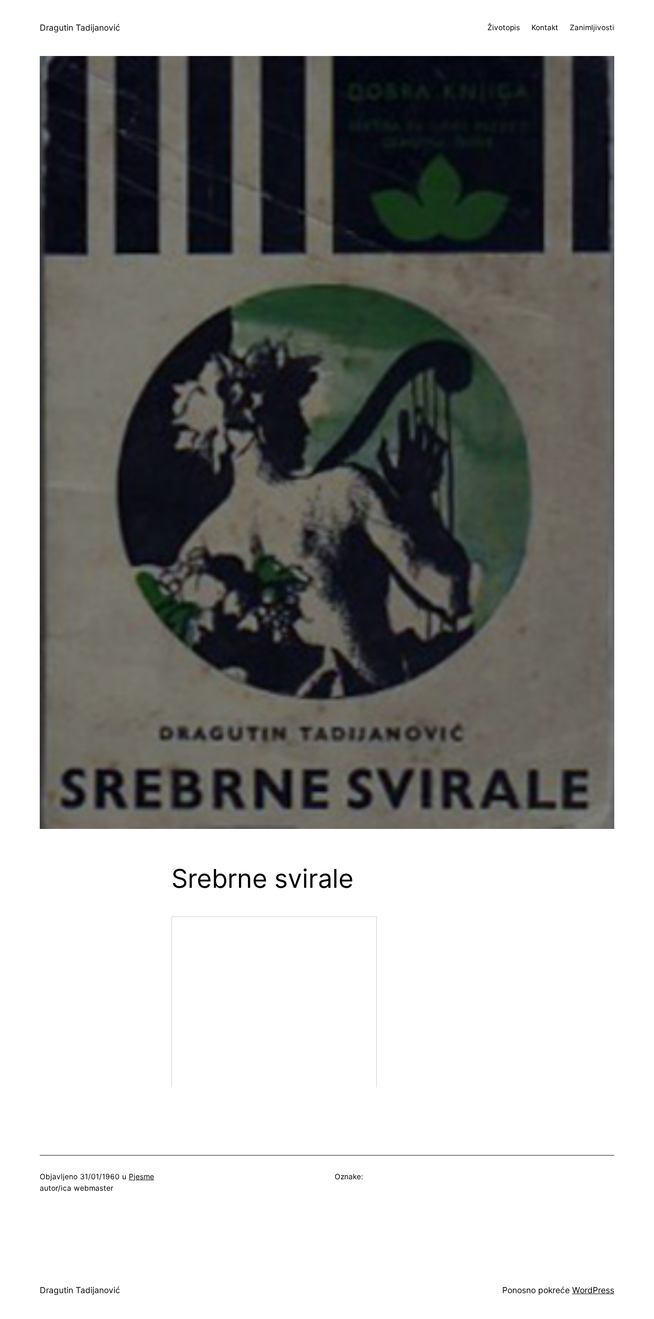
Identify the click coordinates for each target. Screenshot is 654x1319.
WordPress (593, 1290)
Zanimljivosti (592, 27)
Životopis (503, 27)
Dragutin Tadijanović (80, 27)
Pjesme (141, 1176)
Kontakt (544, 27)
